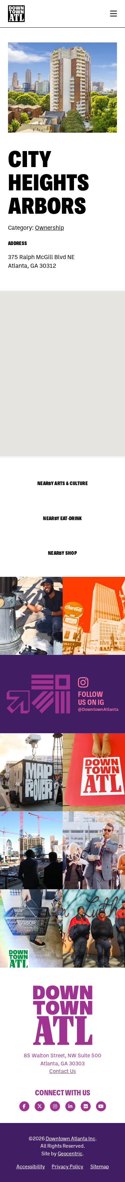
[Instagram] (55, 1106)
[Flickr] (86, 1106)
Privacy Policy (67, 1166)
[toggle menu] (113, 13)
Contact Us (62, 1071)
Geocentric (70, 1153)
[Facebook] (24, 1106)
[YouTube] (101, 1106)
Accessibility (30, 1166)
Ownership (49, 227)
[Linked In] (70, 1106)
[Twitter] (40, 1106)
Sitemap (99, 1166)
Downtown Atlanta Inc (70, 1138)
